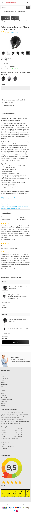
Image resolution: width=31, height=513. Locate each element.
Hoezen (3, 380)
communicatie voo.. (6, 206)
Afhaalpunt (4, 397)
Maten (3, 84)
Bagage (3, 382)
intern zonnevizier (23, 206)
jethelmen (3, 208)
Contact (3, 405)
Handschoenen (5, 378)
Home (2, 393)
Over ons (3, 395)
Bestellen (15, 342)
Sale (2, 386)
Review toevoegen (23, 218)
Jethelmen (15, 18)
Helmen (6, 18)
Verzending (4, 401)
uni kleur (18, 208)
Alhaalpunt (4, 438)
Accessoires (4, 384)
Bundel (4, 282)
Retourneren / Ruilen (7, 399)
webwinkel (26, 504)
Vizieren (3, 375)
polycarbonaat (11, 208)
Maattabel (4, 403)
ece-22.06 (14, 206)
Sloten (2, 376)
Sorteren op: (4, 217)
